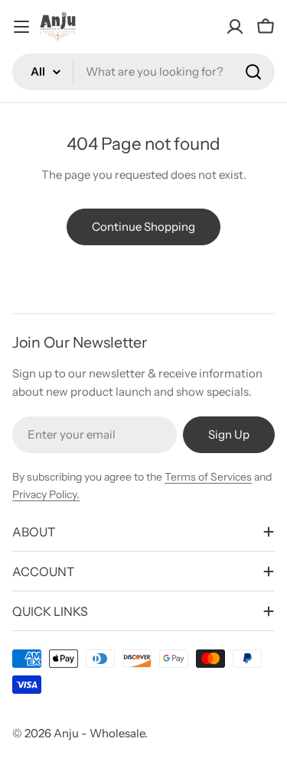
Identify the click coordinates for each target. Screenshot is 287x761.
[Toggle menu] (21, 27)
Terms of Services (208, 477)
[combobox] (143, 71)
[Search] (253, 72)
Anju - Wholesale (99, 733)
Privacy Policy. (46, 494)
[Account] (235, 27)
